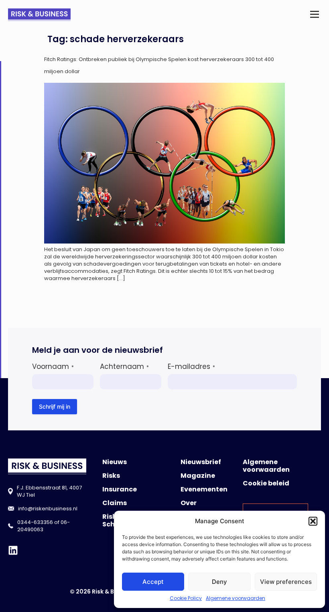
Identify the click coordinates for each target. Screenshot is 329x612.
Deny (219, 581)
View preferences (286, 581)
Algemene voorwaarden (235, 598)
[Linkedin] (13, 550)
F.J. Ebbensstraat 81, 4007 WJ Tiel (49, 491)
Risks (111, 475)
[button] (313, 521)
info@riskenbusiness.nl (47, 508)
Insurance (119, 489)
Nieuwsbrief (201, 462)
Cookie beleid (266, 483)
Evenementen (204, 489)
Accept (153, 581)
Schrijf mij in (54, 406)
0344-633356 (35, 522)
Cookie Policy (186, 598)
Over (189, 503)
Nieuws (114, 462)
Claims (114, 503)
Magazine (198, 475)
